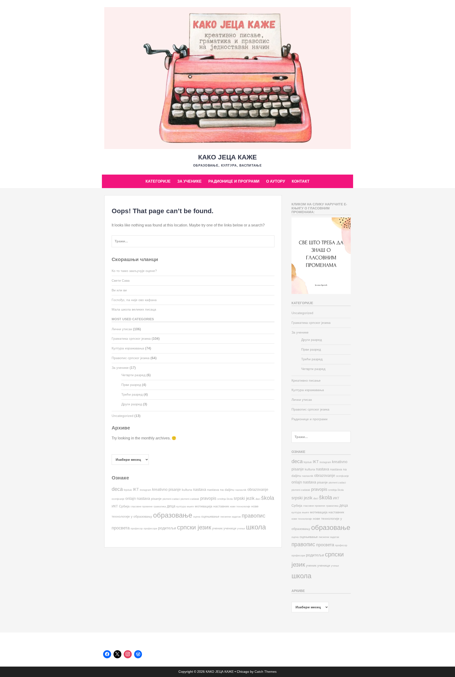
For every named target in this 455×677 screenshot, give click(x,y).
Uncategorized (122, 416)
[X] (117, 654)
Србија (124, 506)
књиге (190, 506)
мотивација (203, 506)
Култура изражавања (128, 348)
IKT (136, 489)
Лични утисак (122, 329)
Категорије (158, 181)
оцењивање (210, 516)
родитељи (167, 528)
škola (267, 498)
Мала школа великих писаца (134, 309)
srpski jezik (244, 498)
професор (137, 528)
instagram (145, 489)
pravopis (208, 498)
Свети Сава (121, 280)
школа (256, 527)
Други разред (131, 404)
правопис (253, 516)
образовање (172, 515)
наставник (221, 506)
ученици (229, 528)
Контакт (300, 181)
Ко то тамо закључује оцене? (134, 271)
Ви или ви (119, 290)
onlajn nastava (137, 498)
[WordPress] (138, 654)
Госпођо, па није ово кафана (134, 300)
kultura (187, 490)
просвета (121, 527)
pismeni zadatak (190, 498)
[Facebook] (107, 654)
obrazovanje (257, 489)
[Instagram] (128, 654)
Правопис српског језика (131, 358)
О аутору (275, 181)
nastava (199, 489)
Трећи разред (132, 394)
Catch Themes (266, 671)
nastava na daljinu (220, 490)
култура (181, 506)
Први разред (131, 385)
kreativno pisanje (166, 489)
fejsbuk (128, 489)
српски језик (194, 527)
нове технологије (240, 506)
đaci (257, 498)
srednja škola (225, 498)
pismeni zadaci (171, 498)
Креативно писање (306, 380)
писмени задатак (230, 516)
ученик (217, 528)
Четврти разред (133, 375)
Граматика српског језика (131, 338)
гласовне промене (142, 506)
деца (171, 506)
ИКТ (115, 506)
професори (150, 528)
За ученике (189, 181)
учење (241, 528)
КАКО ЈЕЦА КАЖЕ (227, 157)
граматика (160, 506)
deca (117, 489)
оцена (196, 516)
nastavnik (240, 489)
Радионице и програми (233, 181)
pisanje (156, 499)
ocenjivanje (118, 498)
